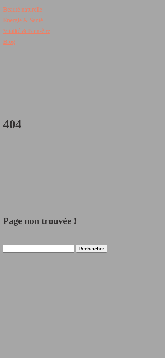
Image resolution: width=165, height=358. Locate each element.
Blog (9, 41)
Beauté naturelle (22, 9)
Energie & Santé (23, 20)
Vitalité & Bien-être (26, 31)
